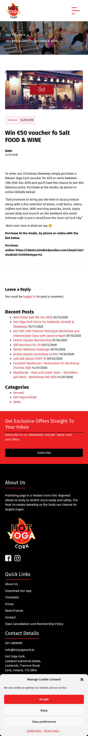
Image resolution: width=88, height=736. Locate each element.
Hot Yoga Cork (15, 35)
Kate (8, 151)
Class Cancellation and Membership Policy (34, 624)
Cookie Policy (34, 730)
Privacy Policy (51, 730)
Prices (9, 604)
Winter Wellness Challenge (31, 349)
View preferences (44, 722)
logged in (29, 296)
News (17, 402)
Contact (10, 617)
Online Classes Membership (32, 340)
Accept (44, 699)
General (12, 120)
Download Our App (18, 591)
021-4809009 (13, 643)
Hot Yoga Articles (25, 397)
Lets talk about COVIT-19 (29, 358)
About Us (11, 584)
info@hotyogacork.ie (19, 650)
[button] (82, 679)
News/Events (14, 610)
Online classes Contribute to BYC (35, 354)
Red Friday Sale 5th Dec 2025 (32, 317)
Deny (44, 710)
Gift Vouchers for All (27, 345)
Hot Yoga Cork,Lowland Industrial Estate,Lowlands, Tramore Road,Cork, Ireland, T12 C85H (23, 663)
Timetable (12, 597)
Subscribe (44, 453)
